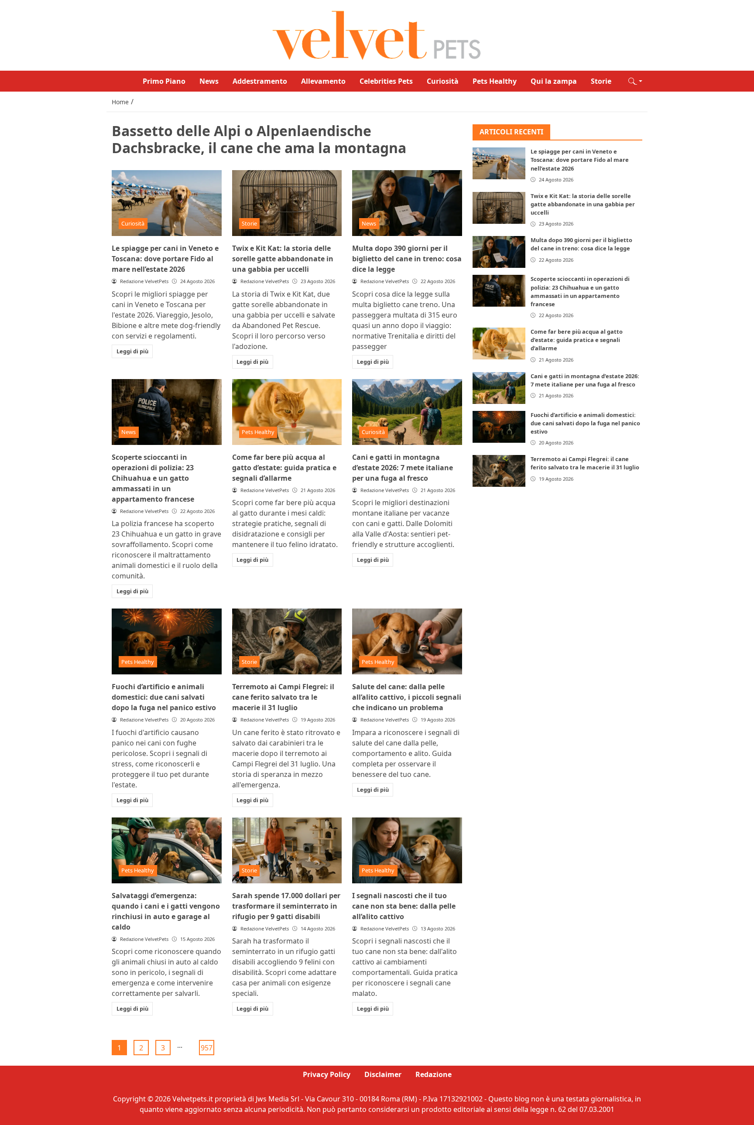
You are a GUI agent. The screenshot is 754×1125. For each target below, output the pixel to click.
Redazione (433, 1074)
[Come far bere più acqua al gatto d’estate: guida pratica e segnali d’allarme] (287, 412)
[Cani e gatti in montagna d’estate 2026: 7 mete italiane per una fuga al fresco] (407, 412)
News (209, 81)
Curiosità (443, 81)
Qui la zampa (554, 81)
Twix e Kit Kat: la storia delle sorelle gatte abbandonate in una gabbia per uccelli (282, 258)
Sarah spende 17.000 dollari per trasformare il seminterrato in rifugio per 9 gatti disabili (286, 906)
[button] (635, 81)
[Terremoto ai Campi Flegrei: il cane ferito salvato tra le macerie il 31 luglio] (287, 641)
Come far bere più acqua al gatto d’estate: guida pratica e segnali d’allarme (284, 467)
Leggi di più (132, 351)
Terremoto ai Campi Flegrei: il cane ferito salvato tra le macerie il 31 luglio (283, 697)
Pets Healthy (495, 81)
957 (206, 1048)
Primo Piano (164, 81)
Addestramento (260, 81)
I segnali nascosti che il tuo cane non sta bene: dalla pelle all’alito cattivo (404, 906)
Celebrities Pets (386, 81)
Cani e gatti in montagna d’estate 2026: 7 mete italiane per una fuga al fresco (402, 467)
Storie (601, 81)
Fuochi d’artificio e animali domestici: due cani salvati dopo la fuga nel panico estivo (164, 697)
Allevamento (323, 81)
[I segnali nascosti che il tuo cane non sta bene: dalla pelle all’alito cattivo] (407, 850)
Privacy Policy (326, 1074)
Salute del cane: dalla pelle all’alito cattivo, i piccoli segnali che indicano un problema (406, 697)
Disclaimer (382, 1074)
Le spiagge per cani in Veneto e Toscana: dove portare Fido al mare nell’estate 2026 (165, 258)
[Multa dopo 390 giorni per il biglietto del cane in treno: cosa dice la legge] (407, 203)
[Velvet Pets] (377, 34)
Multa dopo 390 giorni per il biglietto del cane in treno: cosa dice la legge (407, 258)
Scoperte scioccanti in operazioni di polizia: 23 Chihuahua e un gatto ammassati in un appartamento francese (153, 478)
